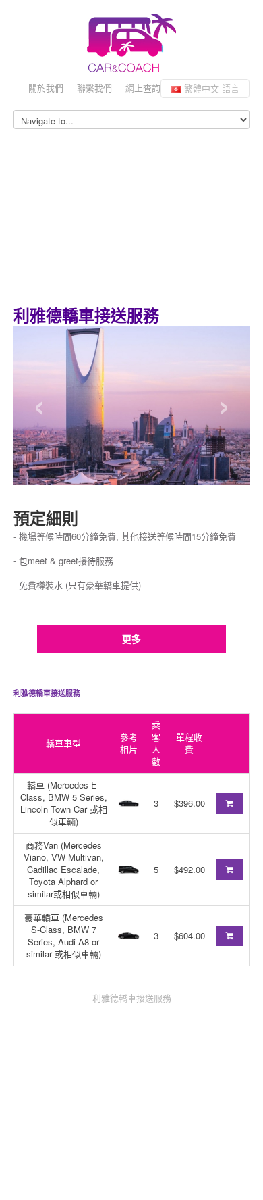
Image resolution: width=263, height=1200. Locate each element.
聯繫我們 (94, 87)
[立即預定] (229, 803)
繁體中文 (210, 88)
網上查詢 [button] (142, 87)
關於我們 (45, 87)
